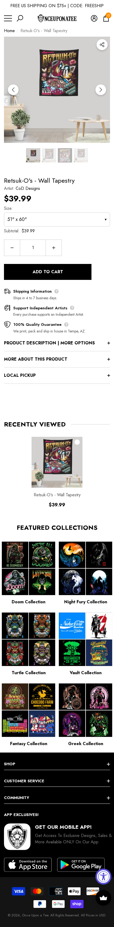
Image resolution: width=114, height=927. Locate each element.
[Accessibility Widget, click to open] (103, 877)
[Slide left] (13, 89)
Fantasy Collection (28, 744)
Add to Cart (48, 272)
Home (9, 31)
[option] (57, 90)
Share (102, 44)
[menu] (8, 18)
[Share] (102, 44)
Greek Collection (85, 744)
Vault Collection (86, 673)
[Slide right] (100, 89)
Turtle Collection (29, 673)
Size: (8, 208)
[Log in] (94, 18)
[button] (20, 18)
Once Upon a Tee (35, 915)
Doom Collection (28, 602)
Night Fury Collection (85, 602)
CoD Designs (28, 188)
